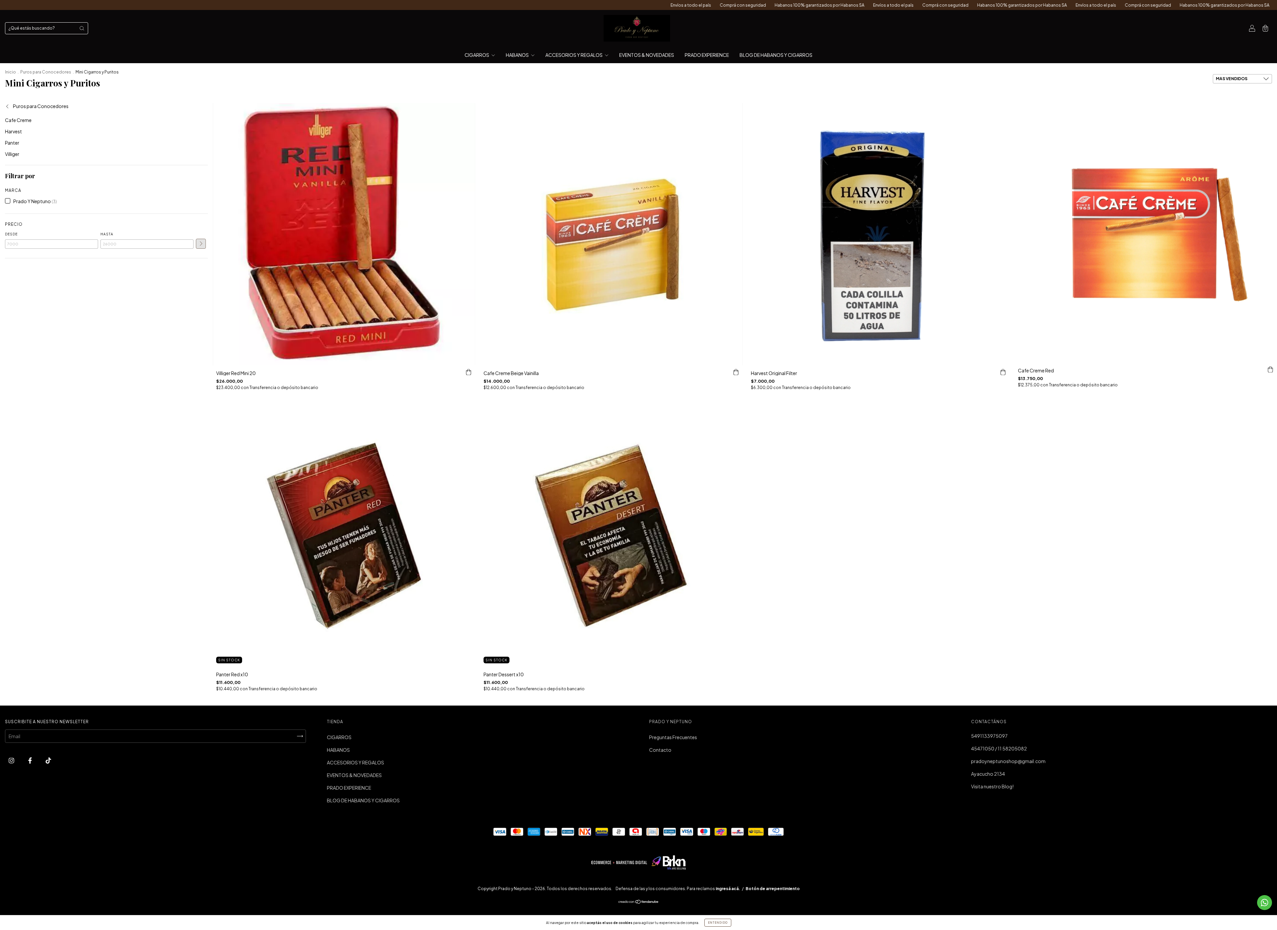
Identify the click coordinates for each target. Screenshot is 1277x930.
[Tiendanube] (638, 902)
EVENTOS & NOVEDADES (646, 55)
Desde (11, 234)
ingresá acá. (728, 888)
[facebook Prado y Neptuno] (30, 760)
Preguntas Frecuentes (673, 737)
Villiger (12, 154)
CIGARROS (477, 55)
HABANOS (517, 55)
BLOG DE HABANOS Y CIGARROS (776, 55)
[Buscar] (81, 28)
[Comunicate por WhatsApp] (1264, 902)
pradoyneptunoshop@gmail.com (1008, 761)
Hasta (106, 234)
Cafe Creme (18, 120)
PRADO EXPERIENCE (707, 55)
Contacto (660, 750)
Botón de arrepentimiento (773, 888)
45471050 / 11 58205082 (999, 748)
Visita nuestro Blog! (992, 786)
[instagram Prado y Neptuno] (12, 760)
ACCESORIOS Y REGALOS (574, 55)
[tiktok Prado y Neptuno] (48, 760)
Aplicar (201, 244)
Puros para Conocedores (45, 71)
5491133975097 (989, 736)
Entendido (718, 922)
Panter (12, 143)
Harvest (13, 131)
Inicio (10, 71)
